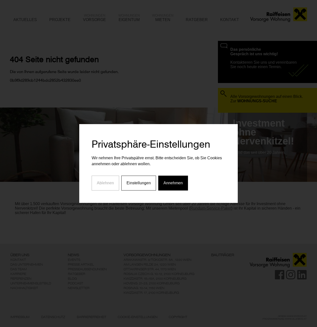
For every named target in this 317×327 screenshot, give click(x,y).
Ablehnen (105, 183)
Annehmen (173, 183)
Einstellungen (139, 183)
